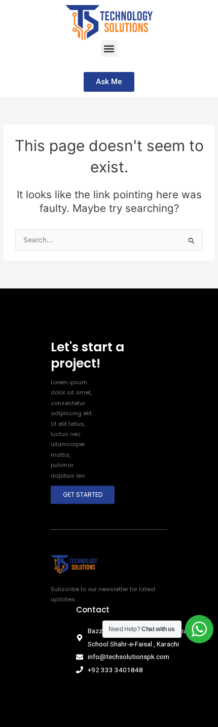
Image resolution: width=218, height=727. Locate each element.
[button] (109, 48)
